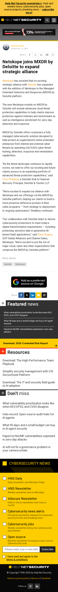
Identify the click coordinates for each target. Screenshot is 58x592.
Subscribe (47, 549)
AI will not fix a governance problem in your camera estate (27, 448)
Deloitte (32, 84)
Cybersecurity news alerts (26, 511)
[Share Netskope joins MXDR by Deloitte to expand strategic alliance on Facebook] (29, 54)
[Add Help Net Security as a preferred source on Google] (53, 54)
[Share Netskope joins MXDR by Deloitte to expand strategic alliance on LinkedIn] (41, 54)
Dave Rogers (45, 234)
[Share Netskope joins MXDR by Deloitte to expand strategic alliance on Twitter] (35, 54)
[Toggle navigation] (54, 20)
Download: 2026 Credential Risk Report (25, 343)
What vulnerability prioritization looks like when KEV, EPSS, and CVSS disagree (28, 405)
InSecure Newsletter (22, 499)
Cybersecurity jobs (21, 524)
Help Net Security (42, 572)
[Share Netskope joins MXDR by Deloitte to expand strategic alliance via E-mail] (47, 54)
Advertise (46, 578)
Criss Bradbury (10, 179)
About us (35, 578)
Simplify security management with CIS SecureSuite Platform (28, 373)
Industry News (17, 46)
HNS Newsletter (19, 488)
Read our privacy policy (18, 578)
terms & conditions (17, 559)
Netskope (8, 80)
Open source (17, 537)
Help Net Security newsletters (23, 3)
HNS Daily (15, 478)
